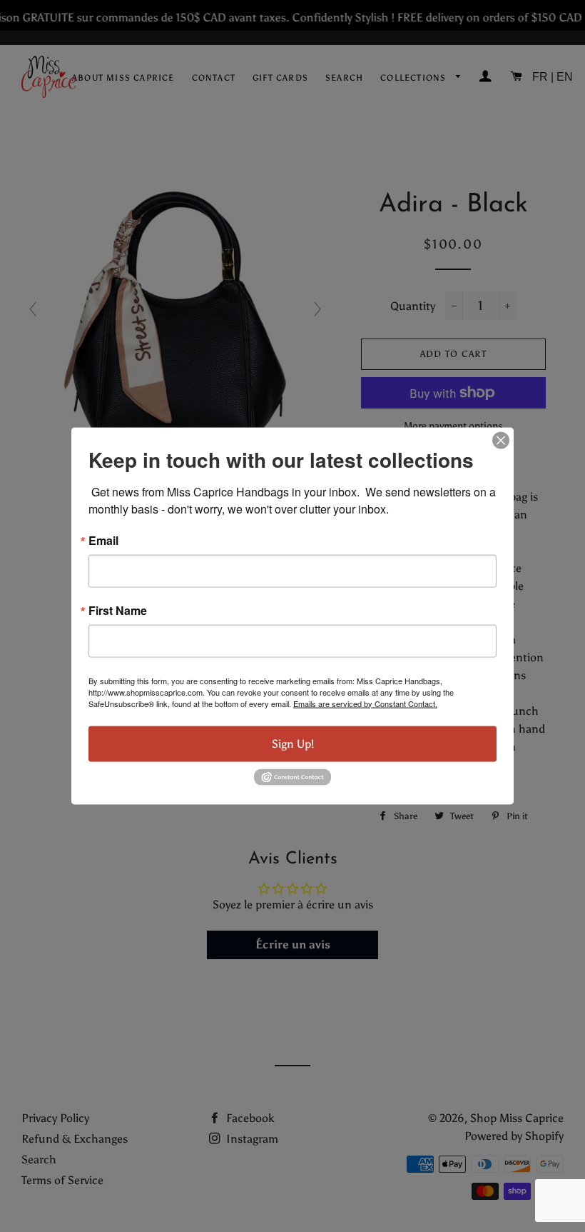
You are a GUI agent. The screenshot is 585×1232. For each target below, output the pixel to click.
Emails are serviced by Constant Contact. (365, 702)
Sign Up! (293, 743)
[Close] (500, 440)
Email (103, 540)
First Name (117, 610)
